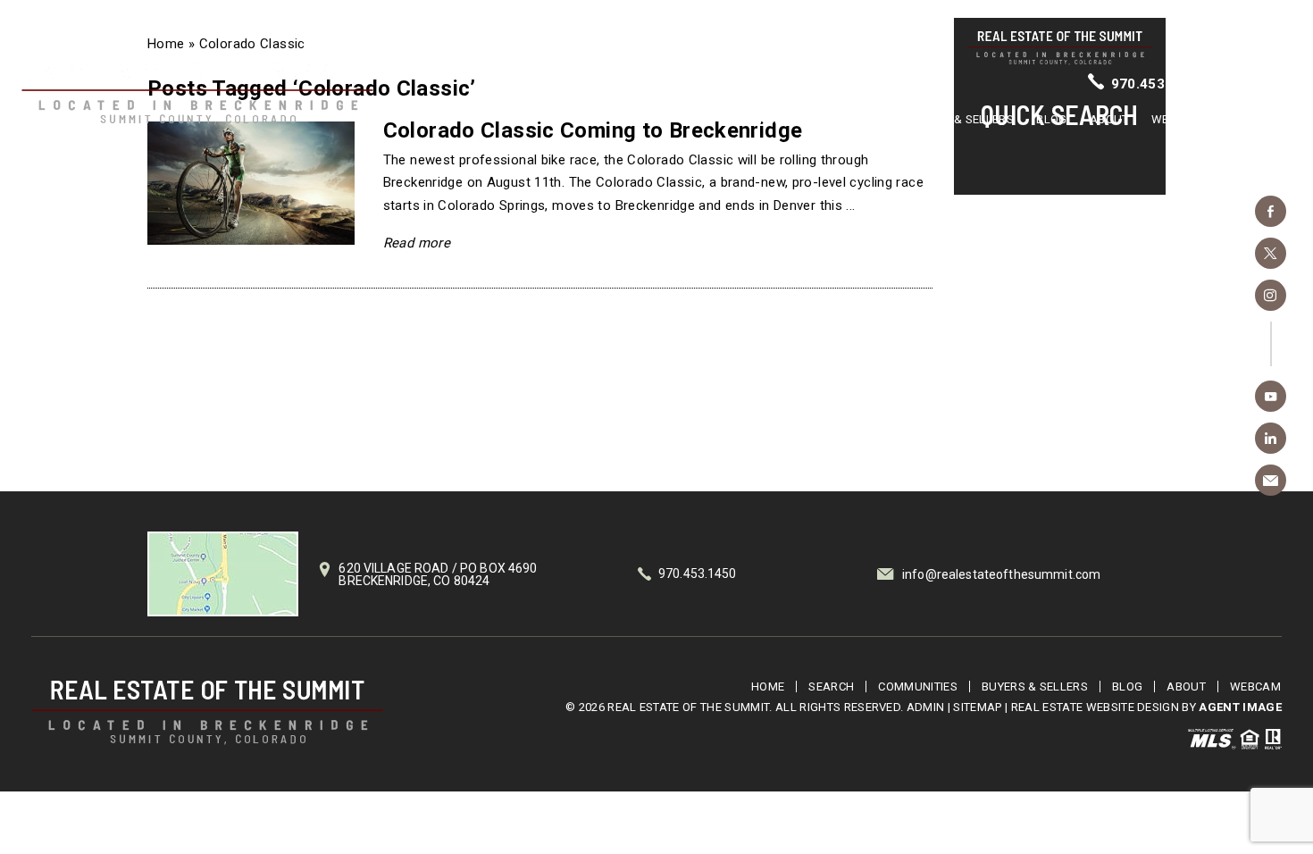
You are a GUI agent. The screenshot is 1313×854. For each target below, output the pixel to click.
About (1109, 119)
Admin (926, 707)
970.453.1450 (1157, 84)
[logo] (207, 713)
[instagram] (1270, 295)
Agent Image (1240, 707)
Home (698, 119)
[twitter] (1270, 253)
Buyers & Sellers (960, 119)
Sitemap (977, 707)
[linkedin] (1270, 438)
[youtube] (1270, 396)
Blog (1051, 119)
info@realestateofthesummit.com (1001, 574)
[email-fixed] (1270, 480)
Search (760, 119)
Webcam (1176, 119)
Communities (845, 119)
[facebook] (1270, 211)
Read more (416, 243)
